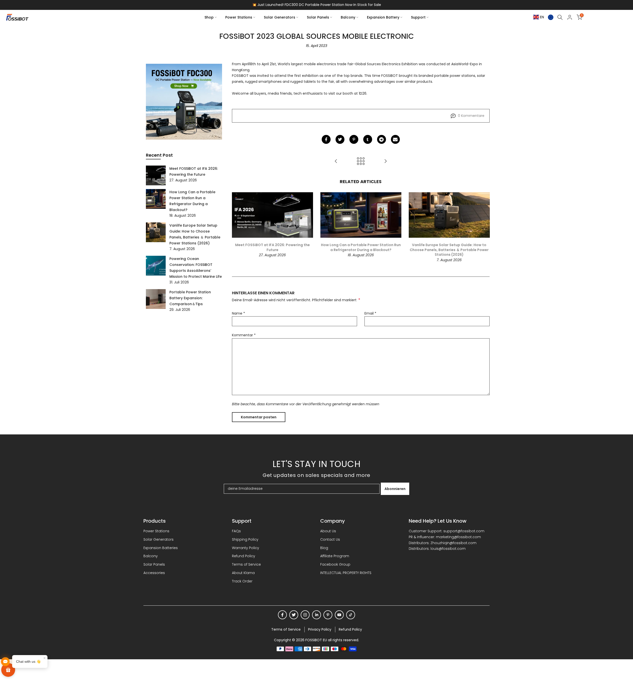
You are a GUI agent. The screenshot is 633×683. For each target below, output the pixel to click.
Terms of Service (246, 564)
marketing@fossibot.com (458, 536)
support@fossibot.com (463, 531)
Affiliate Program (334, 556)
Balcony (348, 17)
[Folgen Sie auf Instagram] (305, 614)
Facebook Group (335, 564)
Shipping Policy (245, 539)
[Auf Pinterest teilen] (353, 139)
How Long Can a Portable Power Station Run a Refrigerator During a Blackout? (361, 247)
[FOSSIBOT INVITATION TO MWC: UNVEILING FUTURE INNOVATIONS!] (385, 161)
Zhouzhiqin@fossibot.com (453, 542)
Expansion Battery (383, 17)
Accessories (154, 572)
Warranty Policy (245, 547)
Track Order (242, 581)
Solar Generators (279, 17)
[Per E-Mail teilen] (395, 139)
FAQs (236, 531)
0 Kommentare (471, 115)
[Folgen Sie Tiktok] (350, 614)
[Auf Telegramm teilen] (381, 139)
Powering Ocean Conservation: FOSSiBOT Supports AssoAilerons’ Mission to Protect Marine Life (195, 267)
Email (370, 313)
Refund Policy (243, 556)
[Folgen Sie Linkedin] (316, 614)
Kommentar (244, 335)
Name (238, 313)
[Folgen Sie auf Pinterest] (327, 614)
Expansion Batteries (160, 547)
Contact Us (330, 539)
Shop (209, 17)
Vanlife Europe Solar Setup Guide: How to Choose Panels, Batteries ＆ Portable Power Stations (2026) (449, 249)
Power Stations (238, 17)
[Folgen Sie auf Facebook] (282, 614)
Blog (324, 547)
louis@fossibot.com (448, 548)
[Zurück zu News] (360, 161)
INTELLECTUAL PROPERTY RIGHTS (345, 572)
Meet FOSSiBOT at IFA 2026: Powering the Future (272, 247)
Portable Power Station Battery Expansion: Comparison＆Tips (190, 298)
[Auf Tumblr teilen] (367, 139)
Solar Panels (318, 17)
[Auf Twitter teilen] (340, 139)
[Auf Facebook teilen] (326, 139)
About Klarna (243, 572)
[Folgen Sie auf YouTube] (339, 614)
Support (418, 17)
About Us (328, 531)
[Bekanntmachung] (316, 5)
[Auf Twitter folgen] (293, 614)
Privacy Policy (319, 629)
